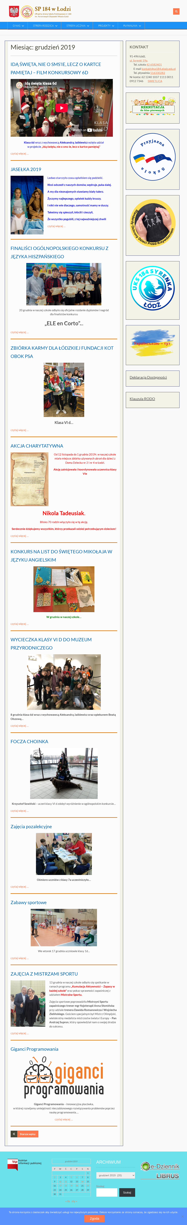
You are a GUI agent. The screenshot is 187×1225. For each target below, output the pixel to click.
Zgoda (94, 1218)
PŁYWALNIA (130, 25)
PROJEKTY (104, 25)
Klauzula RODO (142, 398)
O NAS (16, 25)
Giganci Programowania (34, 1049)
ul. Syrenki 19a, (139, 60)
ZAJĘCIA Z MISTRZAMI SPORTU (44, 973)
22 (88, 1185)
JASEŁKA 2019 (26, 169)
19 (71, 1185)
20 (77, 1185)
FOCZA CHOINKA (29, 741)
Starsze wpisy (27, 1134)
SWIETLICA (155, 81)
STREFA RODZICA (43, 25)
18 (66, 1185)
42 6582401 (154, 64)
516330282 (157, 72)
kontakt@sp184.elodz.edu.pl (159, 68)
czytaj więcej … (20, 153)
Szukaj (100, 1186)
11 (66, 1181)
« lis (67, 1201)
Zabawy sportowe (29, 902)
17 (60, 1185)
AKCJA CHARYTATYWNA (37, 445)
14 (82, 1181)
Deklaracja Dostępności (148, 377)
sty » (74, 1201)
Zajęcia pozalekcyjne (31, 826)
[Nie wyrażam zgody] (182, 1216)
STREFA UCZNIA (75, 25)
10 (60, 1181)
